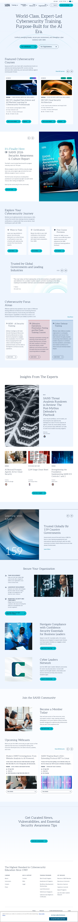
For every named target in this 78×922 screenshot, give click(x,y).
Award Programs (61, 890)
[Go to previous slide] (67, 71)
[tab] (15, 5)
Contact (24, 878)
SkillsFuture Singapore (46, 892)
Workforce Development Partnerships (46, 885)
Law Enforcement (45, 889)
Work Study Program (45, 878)
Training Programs (45, 875)
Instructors (8, 881)
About (6, 878)
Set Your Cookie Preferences (58, 915)
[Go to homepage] (7, 5)
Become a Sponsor (62, 884)
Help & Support (26, 875)
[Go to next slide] (71, 71)
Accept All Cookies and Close (58, 918)
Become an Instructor (63, 881)
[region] (39, 917)
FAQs (23, 881)
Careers (7, 884)
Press (6, 887)
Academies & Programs (46, 881)
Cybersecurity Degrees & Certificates (46, 895)
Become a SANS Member (64, 878)
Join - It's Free (63, 1)
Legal (23, 884)
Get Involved (61, 875)
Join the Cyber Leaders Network (63, 894)
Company (7, 875)
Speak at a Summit (62, 887)
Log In (56, 1)
